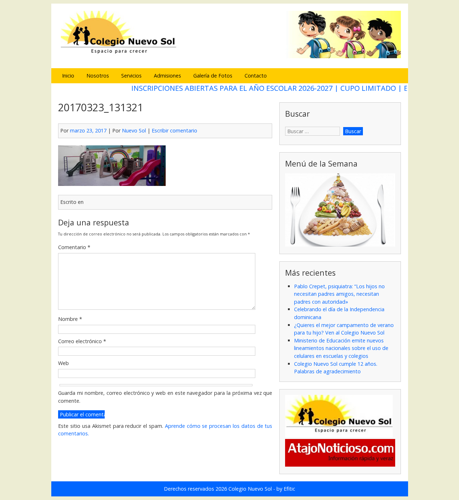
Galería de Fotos (212, 75)
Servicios (131, 75)
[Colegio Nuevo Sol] (229, 57)
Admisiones (167, 75)
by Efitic (285, 488)
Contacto (256, 75)
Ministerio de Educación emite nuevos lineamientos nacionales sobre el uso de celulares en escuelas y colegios (341, 348)
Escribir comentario (174, 130)
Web (63, 363)
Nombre (70, 319)
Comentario (74, 247)
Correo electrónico (82, 341)
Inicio (68, 75)
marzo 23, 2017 (88, 130)
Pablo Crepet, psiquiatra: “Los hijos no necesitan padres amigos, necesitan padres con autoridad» (339, 294)
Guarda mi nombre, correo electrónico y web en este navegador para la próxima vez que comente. (165, 396)
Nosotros (97, 75)
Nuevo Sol (134, 130)
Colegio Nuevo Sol (250, 488)
